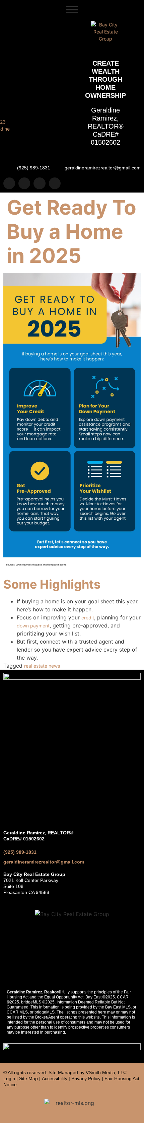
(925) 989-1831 (20, 852)
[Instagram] (9, 183)
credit (87, 617)
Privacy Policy (85, 1078)
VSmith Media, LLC (106, 1072)
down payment (33, 625)
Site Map (28, 1078)
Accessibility (54, 1078)
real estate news (42, 666)
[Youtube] (55, 183)
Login (9, 1078)
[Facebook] (24, 183)
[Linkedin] (39, 183)
